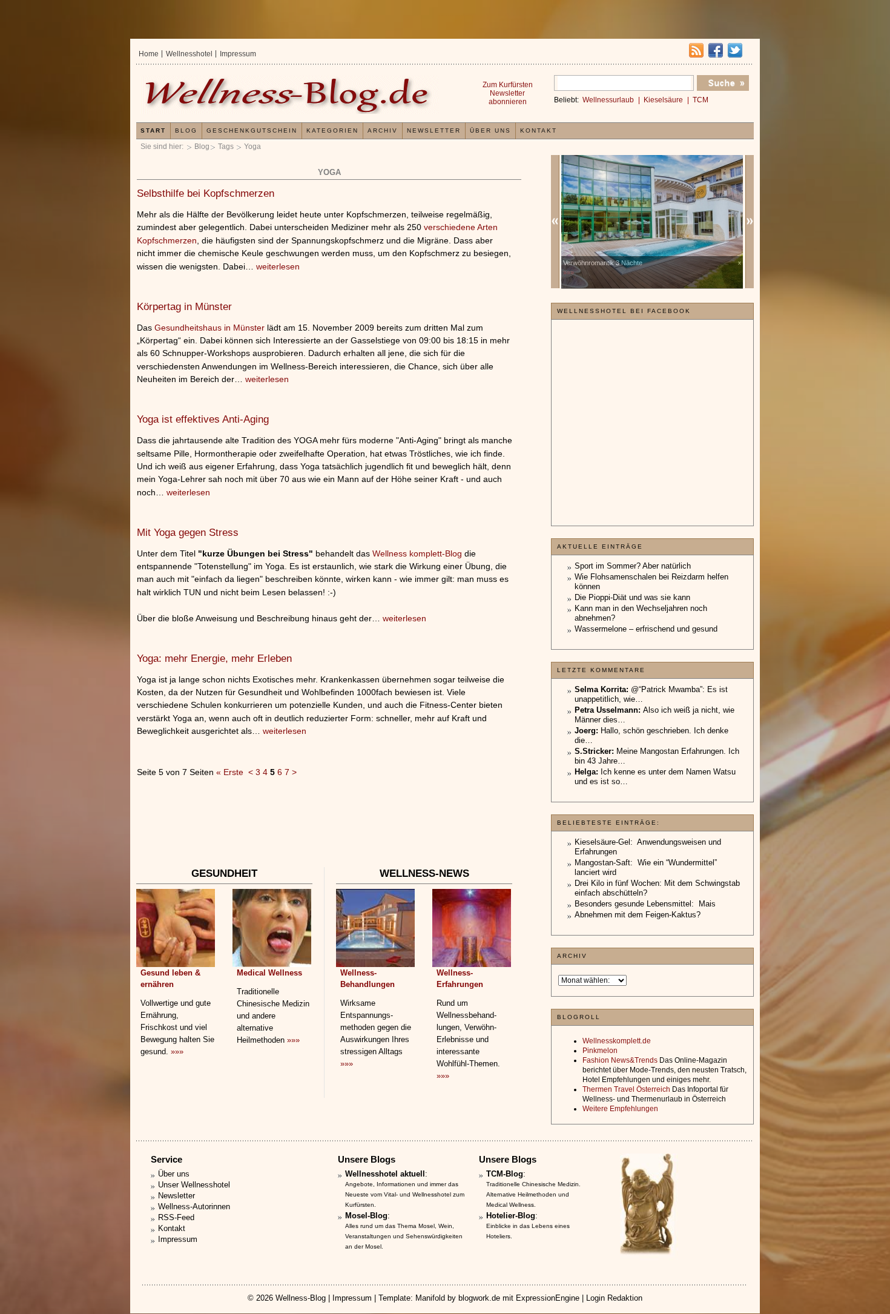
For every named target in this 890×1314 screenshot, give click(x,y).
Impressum (238, 54)
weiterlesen (278, 266)
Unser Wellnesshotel (194, 1184)
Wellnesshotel (189, 54)
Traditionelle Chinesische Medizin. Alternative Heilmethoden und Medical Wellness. (533, 1194)
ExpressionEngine (547, 1297)
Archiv (383, 130)
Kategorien (332, 130)
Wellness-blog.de (289, 95)
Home (149, 54)
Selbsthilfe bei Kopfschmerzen (205, 193)
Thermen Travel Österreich (626, 1089)
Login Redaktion (614, 1297)
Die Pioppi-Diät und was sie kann (632, 597)
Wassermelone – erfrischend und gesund (646, 628)
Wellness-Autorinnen (194, 1206)
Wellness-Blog (300, 1297)
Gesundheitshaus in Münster (209, 327)
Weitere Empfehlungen (620, 1108)
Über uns (490, 130)
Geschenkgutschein (251, 130)
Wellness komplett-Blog (417, 553)
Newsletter (434, 130)
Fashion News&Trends (620, 1060)
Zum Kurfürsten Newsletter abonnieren (508, 93)
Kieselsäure (663, 100)
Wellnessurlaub (608, 100)
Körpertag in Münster (184, 306)
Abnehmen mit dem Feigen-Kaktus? (637, 914)
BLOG (186, 130)
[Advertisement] (328, 828)
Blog (201, 146)
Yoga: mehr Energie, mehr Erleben (214, 658)
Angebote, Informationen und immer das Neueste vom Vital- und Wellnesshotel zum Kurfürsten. (404, 1194)
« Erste (229, 772)
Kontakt (538, 130)
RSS (696, 50)
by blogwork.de (473, 1297)
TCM (700, 100)
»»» (177, 1051)
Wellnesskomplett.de (616, 1041)
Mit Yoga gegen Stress (188, 532)
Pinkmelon (600, 1050)
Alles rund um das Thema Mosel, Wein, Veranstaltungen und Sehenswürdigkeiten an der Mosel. (404, 1236)
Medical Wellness (269, 972)
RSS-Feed (176, 1217)
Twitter (735, 50)
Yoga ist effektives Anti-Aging (203, 419)
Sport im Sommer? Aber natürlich (633, 565)
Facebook (715, 50)
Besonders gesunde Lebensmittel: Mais (645, 903)
